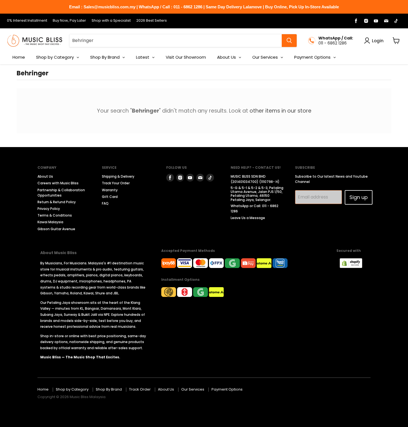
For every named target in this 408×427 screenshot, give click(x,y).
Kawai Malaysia (50, 222)
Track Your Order (116, 183)
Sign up (358, 197)
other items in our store (280, 111)
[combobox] (175, 40)
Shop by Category (72, 389)
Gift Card (110, 196)
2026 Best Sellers (151, 21)
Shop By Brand (109, 389)
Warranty (110, 190)
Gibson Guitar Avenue (56, 229)
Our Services (192, 389)
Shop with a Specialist (111, 21)
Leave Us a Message (248, 217)
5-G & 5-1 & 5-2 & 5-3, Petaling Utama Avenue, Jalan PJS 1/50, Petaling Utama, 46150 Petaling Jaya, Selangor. (257, 193)
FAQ (105, 203)
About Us (45, 176)
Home (43, 389)
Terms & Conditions (54, 215)
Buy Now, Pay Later (69, 21)
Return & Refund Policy (56, 202)
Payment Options (227, 389)
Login (378, 41)
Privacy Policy (48, 208)
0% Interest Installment (27, 21)
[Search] (289, 40)
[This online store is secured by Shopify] (354, 266)
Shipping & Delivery (118, 176)
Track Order (140, 389)
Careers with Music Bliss (58, 183)
